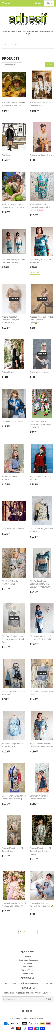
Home (4, 44)
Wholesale (28, 963)
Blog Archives (28, 967)
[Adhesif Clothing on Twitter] (23, 1011)
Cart (40, 3)
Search (28, 957)
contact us (47, 983)
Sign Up (49, 999)
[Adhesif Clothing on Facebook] (27, 1011)
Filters (49, 65)
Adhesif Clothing (21, 1018)
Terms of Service (28, 970)
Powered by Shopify (37, 1018)
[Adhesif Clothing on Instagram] (31, 1011)
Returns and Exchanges (28, 960)
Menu (7, 3)
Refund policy (28, 974)
